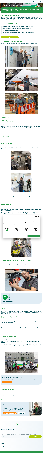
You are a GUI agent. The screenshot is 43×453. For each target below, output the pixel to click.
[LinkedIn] (6, 429)
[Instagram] (11, 429)
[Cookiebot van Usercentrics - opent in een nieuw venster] (36, 216)
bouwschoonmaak (34, 327)
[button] (34, 1)
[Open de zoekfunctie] (37, 1)
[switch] (17, 230)
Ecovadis (21, 341)
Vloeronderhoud (4, 120)
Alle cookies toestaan (34, 235)
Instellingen (36, 233)
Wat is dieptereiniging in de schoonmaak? (7, 395)
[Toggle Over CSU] (21, 446)
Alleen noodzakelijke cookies (9, 235)
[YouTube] (9, 429)
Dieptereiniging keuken (5, 117)
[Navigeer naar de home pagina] (1, 1)
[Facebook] (2, 429)
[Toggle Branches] (21, 440)
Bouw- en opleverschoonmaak (6, 136)
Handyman (3, 133)
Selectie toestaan (21, 235)
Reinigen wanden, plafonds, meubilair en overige (9, 121)
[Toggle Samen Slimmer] (21, 449)
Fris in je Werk (7, 345)
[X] (4, 429)
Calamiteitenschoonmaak (6, 135)
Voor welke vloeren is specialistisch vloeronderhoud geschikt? (10, 393)
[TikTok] (13, 429)
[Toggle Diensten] (21, 443)
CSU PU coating (30, 212)
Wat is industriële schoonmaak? (6, 391)
